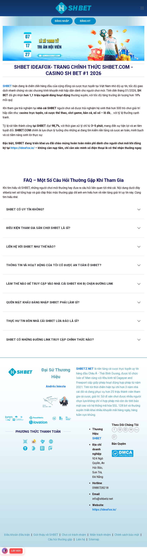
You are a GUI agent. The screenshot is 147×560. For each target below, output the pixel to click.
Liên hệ (80, 539)
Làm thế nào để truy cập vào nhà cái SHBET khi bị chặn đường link (59, 283)
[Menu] (142, 8)
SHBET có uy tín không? (25, 209)
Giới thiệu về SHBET (46, 534)
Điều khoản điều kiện (17, 534)
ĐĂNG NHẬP (62, 20)
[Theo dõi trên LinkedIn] (125, 429)
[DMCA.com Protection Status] (122, 453)
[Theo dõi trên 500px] (136, 429)
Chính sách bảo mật (127, 534)
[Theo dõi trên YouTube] (131, 429)
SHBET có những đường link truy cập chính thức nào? (50, 339)
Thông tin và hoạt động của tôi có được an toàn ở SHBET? (53, 265)
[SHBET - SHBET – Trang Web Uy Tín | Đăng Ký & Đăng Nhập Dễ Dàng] (73, 8)
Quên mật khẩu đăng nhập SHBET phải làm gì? (42, 302)
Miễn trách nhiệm (100, 534)
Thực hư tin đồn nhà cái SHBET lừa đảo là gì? (42, 321)
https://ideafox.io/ (23, 148)
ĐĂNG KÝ (85, 20)
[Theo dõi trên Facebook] (114, 429)
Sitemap (94, 539)
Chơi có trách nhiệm (74, 534)
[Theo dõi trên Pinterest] (119, 429)
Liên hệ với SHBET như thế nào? (30, 246)
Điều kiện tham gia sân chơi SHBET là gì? (38, 228)
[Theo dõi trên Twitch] (114, 437)
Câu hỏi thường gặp (60, 539)
